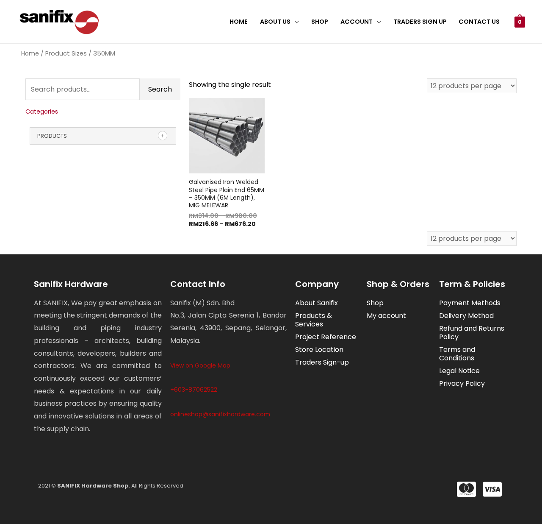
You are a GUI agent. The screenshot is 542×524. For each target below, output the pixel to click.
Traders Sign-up (322, 362)
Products (52, 136)
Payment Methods (470, 303)
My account (386, 316)
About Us (275, 21)
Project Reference (325, 337)
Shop (319, 21)
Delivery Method (466, 316)
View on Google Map (200, 365)
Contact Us (479, 21)
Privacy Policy (462, 383)
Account (356, 21)
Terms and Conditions (457, 354)
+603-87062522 (193, 389)
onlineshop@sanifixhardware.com (220, 414)
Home (239, 21)
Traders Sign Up (420, 21)
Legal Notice (459, 371)
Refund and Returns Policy (471, 332)
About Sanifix (316, 303)
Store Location (319, 349)
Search (160, 89)
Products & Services (313, 320)
